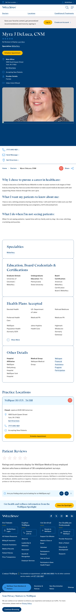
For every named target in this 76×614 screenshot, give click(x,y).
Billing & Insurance (8, 540)
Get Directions (11, 68)
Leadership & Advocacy (26, 544)
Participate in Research (44, 553)
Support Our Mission (47, 536)
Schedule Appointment (12, 53)
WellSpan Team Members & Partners (16, 587)
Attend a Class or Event (46, 542)
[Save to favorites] (61, 168)
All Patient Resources (9, 536)
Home (4, 168)
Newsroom (25, 550)
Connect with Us (29, 533)
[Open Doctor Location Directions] (38, 131)
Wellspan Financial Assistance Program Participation (60, 364)
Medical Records (8, 549)
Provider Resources (65, 539)
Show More (15, 340)
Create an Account (61, 22)
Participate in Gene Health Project (46, 564)
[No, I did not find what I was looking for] (67, 493)
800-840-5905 (49, 573)
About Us (25, 539)
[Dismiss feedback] (71, 493)
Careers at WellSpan (66, 533)
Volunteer (43, 547)
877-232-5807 (39, 576)
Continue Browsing (11, 609)
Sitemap (71, 587)
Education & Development (63, 548)
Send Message (12, 155)
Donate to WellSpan (47, 530)
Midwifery (16, 46)
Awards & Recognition (26, 555)
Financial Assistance (9, 545)
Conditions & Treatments (64, 13)
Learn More (21, 42)
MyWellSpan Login (11, 530)
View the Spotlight (64, 505)
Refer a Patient (64, 543)
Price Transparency (9, 557)
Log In (48, 22)
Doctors (5, 13)
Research (62, 554)
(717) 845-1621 (12, 150)
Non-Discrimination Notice (56, 587)
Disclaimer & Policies (38, 587)
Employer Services (28, 561)
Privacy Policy (27, 603)
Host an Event (45, 558)
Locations (31, 13)
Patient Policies (7, 553)
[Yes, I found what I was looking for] (61, 493)
